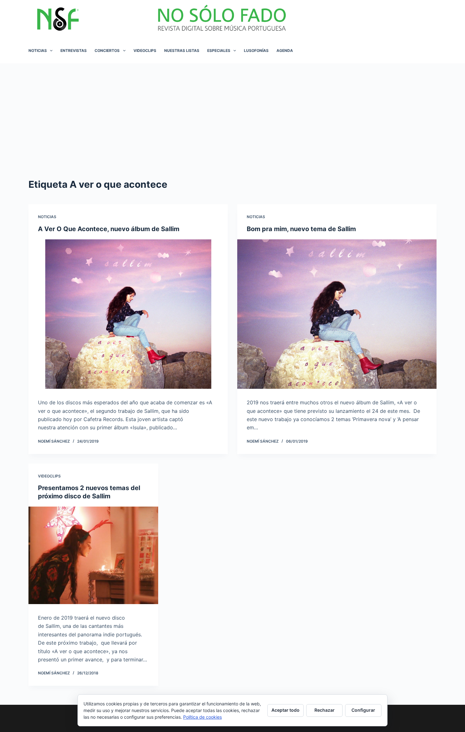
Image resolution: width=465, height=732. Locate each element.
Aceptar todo (285, 710)
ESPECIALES (218, 50)
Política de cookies (202, 717)
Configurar (363, 710)
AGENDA (284, 50)
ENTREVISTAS (73, 50)
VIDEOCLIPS (144, 50)
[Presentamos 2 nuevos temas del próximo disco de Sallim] (93, 555)
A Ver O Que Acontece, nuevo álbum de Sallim (108, 229)
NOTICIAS (37, 50)
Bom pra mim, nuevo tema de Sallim (301, 229)
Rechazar (324, 710)
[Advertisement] (232, 110)
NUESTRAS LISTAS (181, 50)
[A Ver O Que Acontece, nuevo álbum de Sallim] (128, 314)
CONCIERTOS (107, 50)
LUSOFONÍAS (256, 50)
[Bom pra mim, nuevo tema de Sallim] (337, 314)
